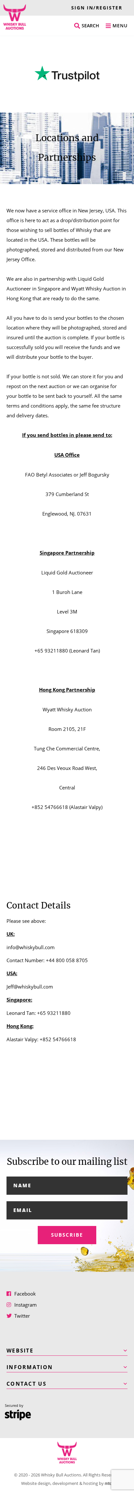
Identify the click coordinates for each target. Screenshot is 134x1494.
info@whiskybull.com (31, 947)
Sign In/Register (96, 8)
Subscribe (67, 1235)
